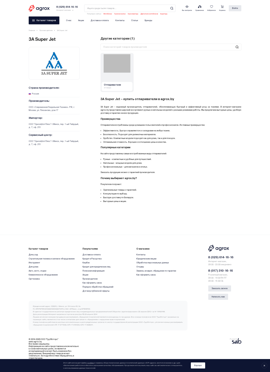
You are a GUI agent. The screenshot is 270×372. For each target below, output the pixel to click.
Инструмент (34, 263)
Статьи (134, 20)
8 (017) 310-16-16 (220, 270)
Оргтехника (34, 279)
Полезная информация (93, 271)
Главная (32, 30)
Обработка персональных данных (152, 263)
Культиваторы (133, 14)
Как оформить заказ (92, 283)
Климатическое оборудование (43, 275)
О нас (68, 20)
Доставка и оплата (100, 20)
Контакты (119, 20)
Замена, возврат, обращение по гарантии (156, 271)
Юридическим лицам (146, 259)
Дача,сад (33, 254)
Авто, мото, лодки (37, 271)
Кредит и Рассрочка (92, 259)
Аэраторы (163, 14)
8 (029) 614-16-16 (220, 257)
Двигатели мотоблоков (149, 14)
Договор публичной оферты (96, 291)
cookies (90, 363)
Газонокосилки (120, 14)
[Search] (172, 8)
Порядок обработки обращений (98, 287)
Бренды (148, 20)
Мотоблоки (108, 14)
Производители (46, 30)
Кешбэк (86, 263)
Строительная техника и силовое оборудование (52, 259)
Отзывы (140, 267)
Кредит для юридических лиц (97, 267)
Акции (81, 20)
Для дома (33, 267)
